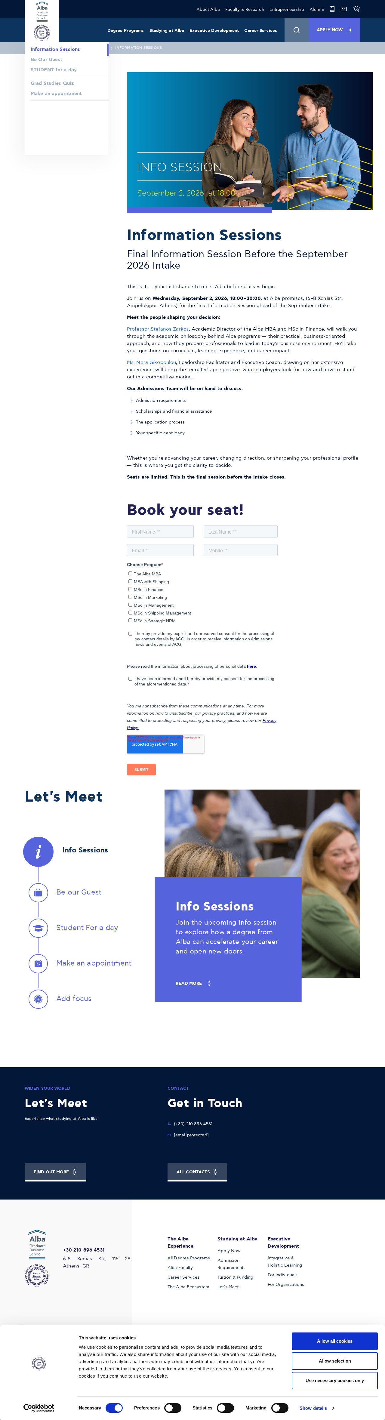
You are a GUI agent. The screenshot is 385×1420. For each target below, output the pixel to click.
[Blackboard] (356, 9)
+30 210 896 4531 (84, 1250)
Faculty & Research (244, 9)
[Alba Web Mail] (344, 9)
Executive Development (214, 30)
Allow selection (335, 1360)
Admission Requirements (231, 1264)
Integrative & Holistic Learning (285, 1261)
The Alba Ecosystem (188, 1286)
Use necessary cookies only (335, 1380)
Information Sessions (138, 48)
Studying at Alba (166, 30)
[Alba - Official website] (40, 1258)
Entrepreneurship (287, 9)
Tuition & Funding (235, 1277)
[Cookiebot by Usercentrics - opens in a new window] (39, 1408)
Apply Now (228, 1250)
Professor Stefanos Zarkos (158, 329)
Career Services (260, 30)
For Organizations (286, 1284)
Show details (313, 1408)
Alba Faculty (180, 1267)
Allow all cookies (335, 1341)
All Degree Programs (189, 1258)
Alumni (317, 9)
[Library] (332, 9)
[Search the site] (297, 30)
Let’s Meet (228, 1286)
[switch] (172, 1408)
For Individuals (283, 1274)
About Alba (208, 9)
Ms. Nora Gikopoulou (151, 362)
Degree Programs (125, 30)
